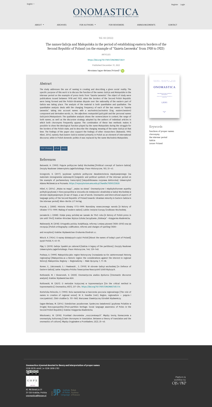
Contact (172, 25)
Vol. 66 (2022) (106, 38)
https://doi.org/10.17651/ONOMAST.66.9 (106, 60)
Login (183, 5)
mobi (64, 148)
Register (174, 5)
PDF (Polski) (46, 148)
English (31, 4)
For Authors (86, 25)
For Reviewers (116, 25)
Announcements (146, 25)
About (38, 25)
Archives (61, 25)
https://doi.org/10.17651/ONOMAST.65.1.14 (100, 287)
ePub (57, 148)
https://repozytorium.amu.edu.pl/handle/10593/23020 (94, 183)
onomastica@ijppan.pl (36, 395)
